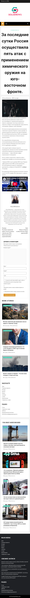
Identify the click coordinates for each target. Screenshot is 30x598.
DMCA (4, 410)
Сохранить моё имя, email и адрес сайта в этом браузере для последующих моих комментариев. (14, 282)
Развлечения (5, 398)
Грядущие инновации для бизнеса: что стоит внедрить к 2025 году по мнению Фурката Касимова (14, 348)
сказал (15, 126)
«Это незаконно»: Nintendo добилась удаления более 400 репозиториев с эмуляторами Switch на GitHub (13, 472)
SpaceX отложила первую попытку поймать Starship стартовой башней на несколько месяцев (14, 445)
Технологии (7, 454)
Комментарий (7, 247)
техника (4, 394)
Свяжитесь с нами (6, 400)
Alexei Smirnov (12, 352)
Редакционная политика (8, 412)
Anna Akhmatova (7, 98)
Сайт (5, 275)
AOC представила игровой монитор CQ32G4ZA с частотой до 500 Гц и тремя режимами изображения (14, 524)
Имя (5, 266)
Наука (3, 393)
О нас (3, 407)
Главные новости (15, 30)
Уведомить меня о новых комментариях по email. (14, 288)
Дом (3, 386)
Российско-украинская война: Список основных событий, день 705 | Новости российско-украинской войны (8, 232)
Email (5, 271)
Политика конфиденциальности (9, 414)
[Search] (28, 23)
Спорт (3, 396)
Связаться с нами (6, 409)
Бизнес (3, 391)
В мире (3, 389)
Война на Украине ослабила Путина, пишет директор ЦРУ (22, 230)
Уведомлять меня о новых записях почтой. (14, 291)
